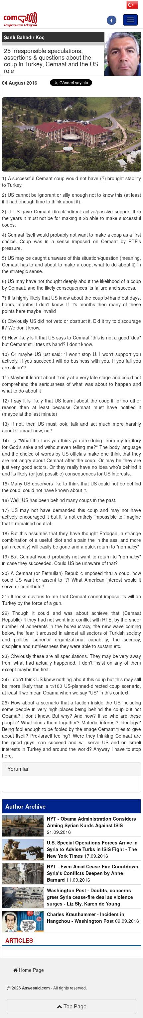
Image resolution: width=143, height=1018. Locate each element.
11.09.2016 (93, 873)
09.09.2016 (93, 917)
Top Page (74, 1006)
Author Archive (25, 806)
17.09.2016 (92, 849)
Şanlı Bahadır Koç (24, 37)
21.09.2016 (91, 825)
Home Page (31, 970)
